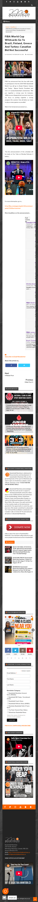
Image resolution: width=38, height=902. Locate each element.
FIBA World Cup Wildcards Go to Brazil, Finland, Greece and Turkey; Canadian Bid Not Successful (18, 43)
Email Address (12, 673)
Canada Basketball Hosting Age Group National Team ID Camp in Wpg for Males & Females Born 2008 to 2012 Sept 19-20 (18, 407)
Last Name (10, 685)
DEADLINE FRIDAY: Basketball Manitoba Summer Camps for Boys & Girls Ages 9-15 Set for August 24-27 (22, 560)
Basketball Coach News (16, 701)
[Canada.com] (30, 238)
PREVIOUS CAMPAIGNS (12, 725)
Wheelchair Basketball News (17, 712)
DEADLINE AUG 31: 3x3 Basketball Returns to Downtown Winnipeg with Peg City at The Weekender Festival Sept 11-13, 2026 (18, 450)
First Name (10, 679)
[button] (4, 630)
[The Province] (30, 259)
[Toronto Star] (30, 269)
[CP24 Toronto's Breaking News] (30, 299)
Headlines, (30, 54)
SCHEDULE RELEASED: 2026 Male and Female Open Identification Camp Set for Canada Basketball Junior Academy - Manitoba (19, 429)
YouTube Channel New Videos (18, 710)
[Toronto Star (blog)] (30, 280)
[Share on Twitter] (24, 365)
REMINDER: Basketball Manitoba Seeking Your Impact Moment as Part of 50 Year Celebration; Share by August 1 (23, 569)
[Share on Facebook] (11, 365)
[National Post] (30, 248)
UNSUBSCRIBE (26, 725)
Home (7, 27)
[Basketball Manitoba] (19, 13)
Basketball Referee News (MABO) (19, 703)
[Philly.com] (30, 318)
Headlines (13, 27)
